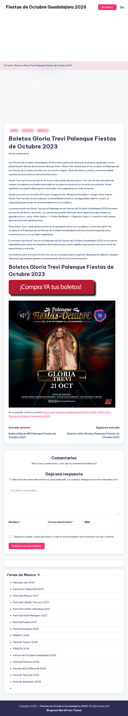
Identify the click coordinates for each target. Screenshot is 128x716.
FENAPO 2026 (21, 635)
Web (87, 522)
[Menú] (122, 7)
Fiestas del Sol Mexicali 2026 (29, 668)
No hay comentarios (19, 154)
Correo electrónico (61, 522)
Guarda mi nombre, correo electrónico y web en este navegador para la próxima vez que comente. (64, 536)
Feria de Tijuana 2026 (25, 642)
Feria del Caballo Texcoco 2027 (31, 602)
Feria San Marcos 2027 (26, 595)
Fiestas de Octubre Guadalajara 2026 (46, 7)
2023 (14, 130)
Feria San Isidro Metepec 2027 (30, 615)
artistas (28, 130)
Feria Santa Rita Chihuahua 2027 (31, 609)
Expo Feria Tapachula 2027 (28, 589)
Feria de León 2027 (24, 582)
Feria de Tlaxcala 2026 (26, 675)
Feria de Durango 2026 (26, 628)
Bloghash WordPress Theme (64, 710)
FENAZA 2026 (21, 648)
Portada (8, 65)
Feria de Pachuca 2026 (26, 661)
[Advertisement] (64, 37)
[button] (107, 7)
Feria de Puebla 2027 (25, 622)
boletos (42, 130)
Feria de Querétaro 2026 (27, 681)
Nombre (15, 522)
